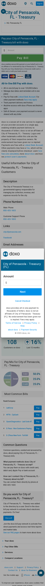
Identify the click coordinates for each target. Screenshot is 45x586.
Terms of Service (13, 323)
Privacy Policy (30, 323)
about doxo (13, 330)
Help (22, 326)
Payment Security (29, 330)
